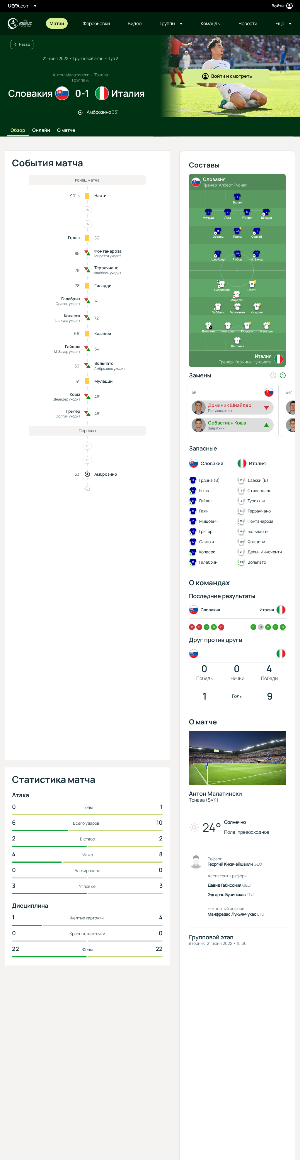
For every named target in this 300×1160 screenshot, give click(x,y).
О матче (66, 130)
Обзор (18, 130)
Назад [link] (24, 44)
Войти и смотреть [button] (231, 76)
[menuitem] (58, 23)
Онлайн (41, 130)
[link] (57, 23)
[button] (171, 23)
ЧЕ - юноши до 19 (19, 23)
